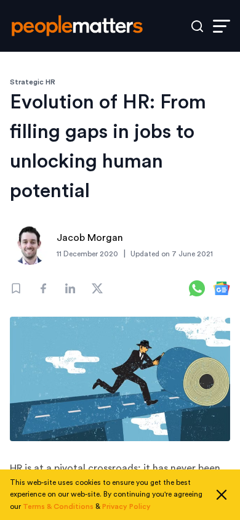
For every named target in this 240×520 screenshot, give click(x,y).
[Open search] (197, 26)
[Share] (43, 288)
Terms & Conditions (58, 506)
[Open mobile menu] (221, 26)
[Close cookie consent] (221, 494)
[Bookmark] (16, 288)
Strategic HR (32, 82)
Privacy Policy (126, 506)
